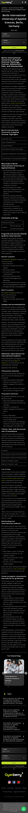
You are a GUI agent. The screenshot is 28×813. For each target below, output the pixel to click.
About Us (18, 788)
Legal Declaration (19, 792)
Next (25, 672)
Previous (3, 672)
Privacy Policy (7, 792)
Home (4, 788)
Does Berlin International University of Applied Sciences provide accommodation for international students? (12, 726)
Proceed (14, 47)
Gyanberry (4, 8)
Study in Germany (14, 8)
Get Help (10, 788)
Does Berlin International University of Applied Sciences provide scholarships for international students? (13, 738)
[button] (9, 42)
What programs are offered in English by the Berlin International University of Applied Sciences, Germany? (13, 700)
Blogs (24, 788)
